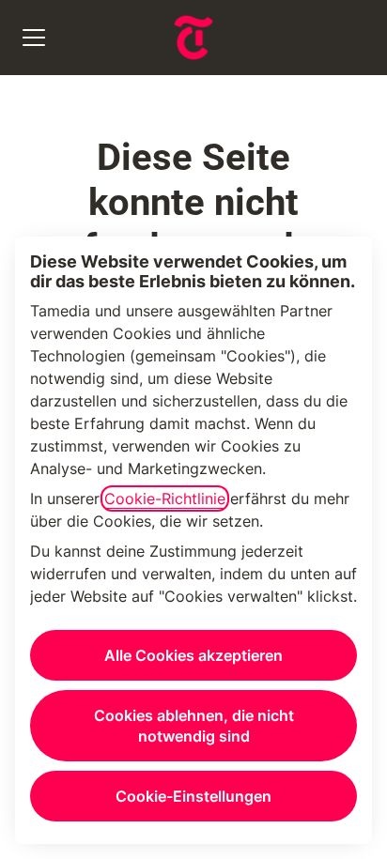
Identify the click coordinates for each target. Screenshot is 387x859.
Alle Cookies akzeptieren (193, 655)
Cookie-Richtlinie (164, 498)
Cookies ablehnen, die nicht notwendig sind (194, 725)
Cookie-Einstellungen (193, 796)
